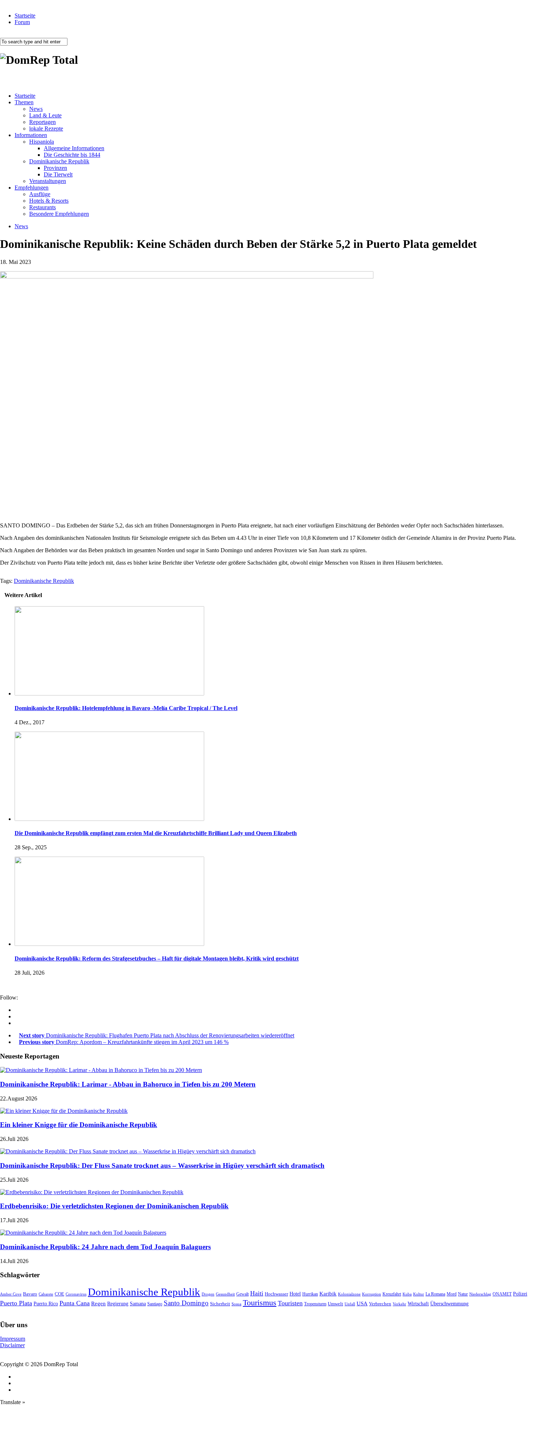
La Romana (435, 1294)
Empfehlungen (31, 187)
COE (59, 1294)
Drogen (208, 1294)
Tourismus (259, 1302)
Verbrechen (380, 1303)
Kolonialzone (349, 1294)
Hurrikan (310, 1294)
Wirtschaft (418, 1303)
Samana (138, 1303)
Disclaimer (12, 1345)
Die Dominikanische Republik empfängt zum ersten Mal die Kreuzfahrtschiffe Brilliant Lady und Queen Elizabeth (156, 833)
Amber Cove (11, 1294)
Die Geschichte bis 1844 (72, 155)
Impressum (12, 1339)
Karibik (328, 1294)
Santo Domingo (186, 1303)
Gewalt (242, 1294)
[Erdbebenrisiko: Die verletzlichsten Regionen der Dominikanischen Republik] (91, 1192)
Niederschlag (480, 1294)
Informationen (31, 135)
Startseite (25, 15)
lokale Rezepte (46, 128)
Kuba (407, 1294)
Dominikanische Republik (59, 161)
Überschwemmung (449, 1303)
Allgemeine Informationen (74, 148)
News (36, 109)
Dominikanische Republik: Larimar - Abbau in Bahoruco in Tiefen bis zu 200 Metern (128, 1084)
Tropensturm (315, 1303)
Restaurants (42, 207)
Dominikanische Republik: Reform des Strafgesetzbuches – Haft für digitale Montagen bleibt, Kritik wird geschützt (157, 958)
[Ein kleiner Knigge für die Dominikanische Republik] (64, 1111)
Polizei (520, 1294)
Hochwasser (276, 1294)
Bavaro (30, 1294)
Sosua (236, 1304)
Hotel (295, 1294)
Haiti (256, 1293)
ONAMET (502, 1294)
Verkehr (399, 1304)
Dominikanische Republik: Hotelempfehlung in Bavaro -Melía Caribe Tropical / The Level (126, 708)
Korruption (371, 1294)
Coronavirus (76, 1294)
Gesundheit (225, 1294)
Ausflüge (39, 194)
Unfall (350, 1304)
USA (362, 1303)
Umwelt (335, 1303)
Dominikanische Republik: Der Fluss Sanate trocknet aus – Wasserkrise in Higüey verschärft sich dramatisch (162, 1165)
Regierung (117, 1303)
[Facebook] (17, 1010)
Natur (463, 1294)
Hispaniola (41, 142)
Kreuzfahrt (391, 1294)
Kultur (418, 1294)
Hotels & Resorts (49, 201)
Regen (98, 1303)
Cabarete (46, 1294)
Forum (22, 22)
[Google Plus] (17, 1016)
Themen (24, 102)
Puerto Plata (16, 1303)
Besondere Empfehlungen (59, 214)
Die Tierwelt (58, 174)
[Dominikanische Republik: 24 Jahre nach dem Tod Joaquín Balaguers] (83, 1232)
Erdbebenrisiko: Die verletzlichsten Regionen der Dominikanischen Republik (114, 1206)
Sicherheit (220, 1303)
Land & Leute (45, 115)
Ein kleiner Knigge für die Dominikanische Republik (78, 1125)
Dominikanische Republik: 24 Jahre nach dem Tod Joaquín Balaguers (105, 1247)
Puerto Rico (46, 1303)
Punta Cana (74, 1303)
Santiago (154, 1303)
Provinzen (55, 168)
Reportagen (42, 122)
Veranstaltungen (47, 181)
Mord (452, 1294)
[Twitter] (17, 1023)
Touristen (290, 1303)
